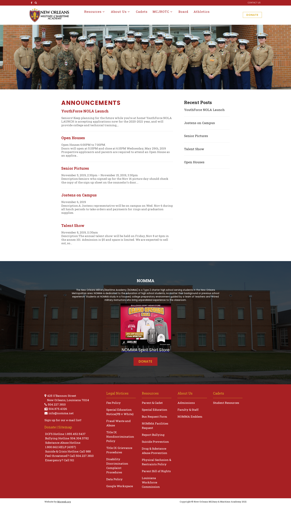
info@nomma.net (61, 413)
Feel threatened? (57, 456)
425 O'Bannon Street (61, 396)
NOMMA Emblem (189, 416)
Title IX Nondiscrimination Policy (120, 436)
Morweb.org (64, 501)
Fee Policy (113, 403)
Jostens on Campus (199, 123)
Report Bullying (153, 435)
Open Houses (194, 162)
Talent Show (194, 149)
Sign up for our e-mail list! (62, 420)
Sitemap (65, 427)
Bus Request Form (154, 416)
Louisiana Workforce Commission (151, 482)
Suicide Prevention (155, 442)
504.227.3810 (57, 404)
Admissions (186, 403)
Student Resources (226, 403)
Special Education (154, 410)
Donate (252, 15)
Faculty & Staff (188, 410)
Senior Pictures (196, 136)
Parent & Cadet (152, 403)
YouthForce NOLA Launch (204, 110)
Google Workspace (119, 486)
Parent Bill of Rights (156, 471)
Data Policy (114, 479)
